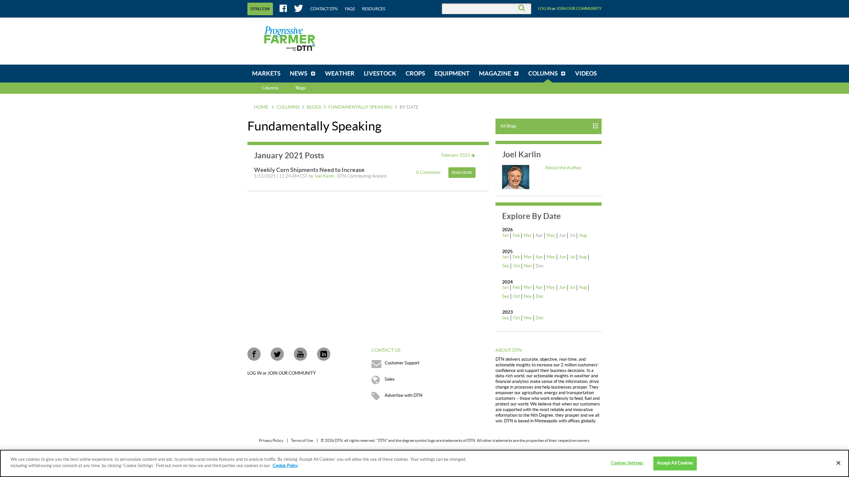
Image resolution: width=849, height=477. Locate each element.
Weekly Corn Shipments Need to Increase (309, 169)
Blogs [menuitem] (300, 88)
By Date (409, 107)
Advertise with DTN (404, 395)
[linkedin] (323, 354)
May (551, 235)
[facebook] (254, 354)
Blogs (314, 107)
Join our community (579, 9)
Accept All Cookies (675, 463)
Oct (516, 266)
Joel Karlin (324, 176)
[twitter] (277, 354)
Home (261, 107)
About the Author (563, 168)
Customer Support (402, 363)
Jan (505, 235)
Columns (270, 88)
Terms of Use (302, 441)
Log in (544, 9)
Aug (583, 235)
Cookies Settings (627, 463)
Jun (562, 257)
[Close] (838, 462)
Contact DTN (324, 9)
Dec (540, 296)
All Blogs (508, 126)
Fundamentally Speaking (360, 107)
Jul (572, 257)
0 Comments (429, 172)
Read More (462, 173)
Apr (539, 257)
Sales (390, 379)
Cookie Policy (285, 465)
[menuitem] (266, 73)
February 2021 (456, 155)
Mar (528, 235)
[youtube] (300, 354)
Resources (373, 9)
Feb (516, 235)
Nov (528, 266)
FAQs (350, 9)
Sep (505, 266)
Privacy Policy (271, 441)
